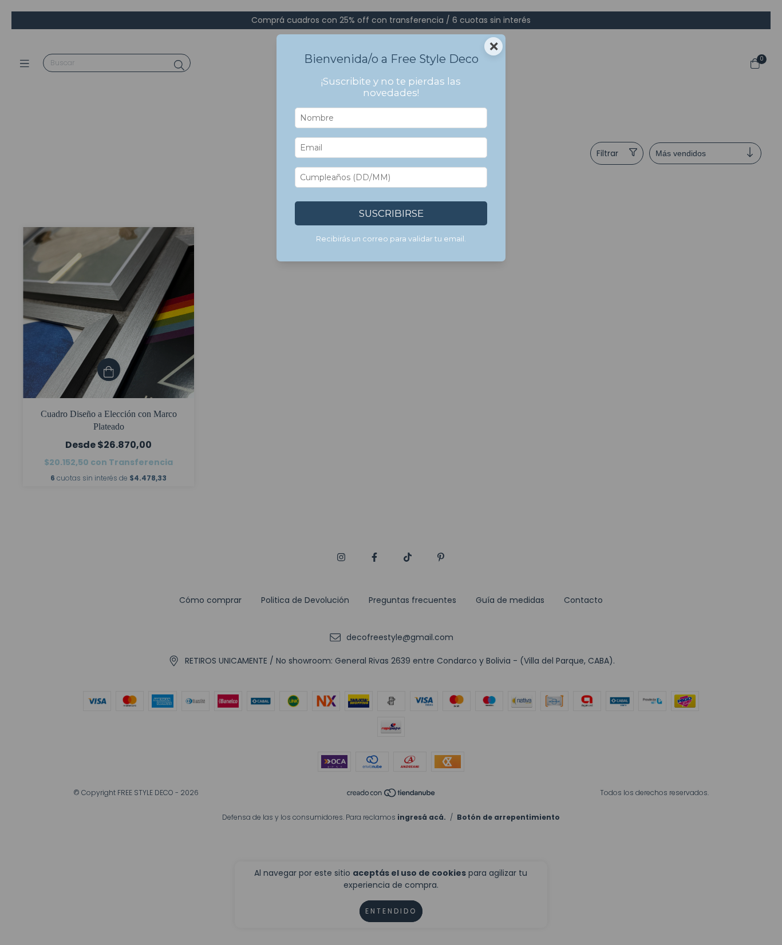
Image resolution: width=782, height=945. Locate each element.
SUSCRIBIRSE (391, 213)
